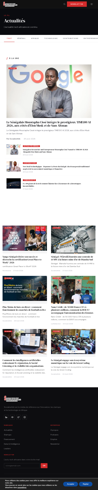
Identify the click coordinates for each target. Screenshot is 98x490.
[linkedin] (6, 417)
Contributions (70, 38)
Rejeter (86, 484)
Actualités (8, 430)
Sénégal (21, 38)
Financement (9, 439)
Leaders (7, 448)
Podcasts (54, 435)
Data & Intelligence (12, 444)
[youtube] (12, 417)
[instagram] (24, 417)
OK (44, 465)
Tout (9, 38)
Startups (7, 435)
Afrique (35, 38)
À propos (54, 430)
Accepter (70, 484)
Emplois (54, 439)
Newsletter (77, 4)
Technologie (51, 38)
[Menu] (91, 4)
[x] (18, 417)
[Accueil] (10, 4)
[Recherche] (64, 4)
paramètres (22, 487)
